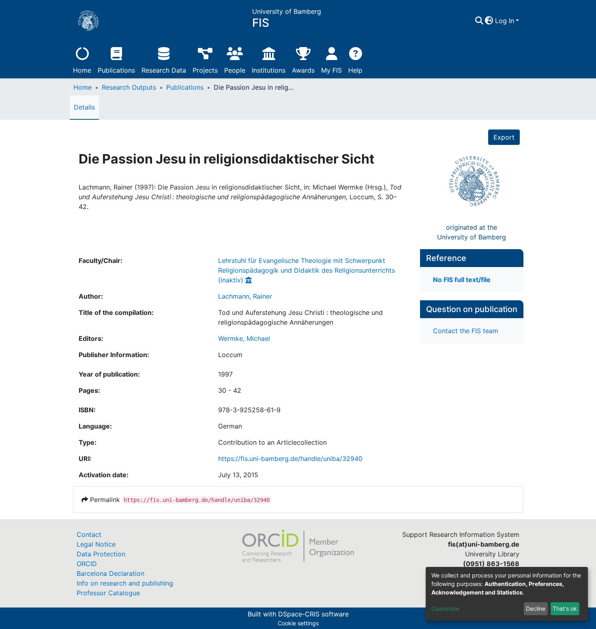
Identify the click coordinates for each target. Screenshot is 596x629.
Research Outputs (129, 87)
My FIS (331, 70)
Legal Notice (96, 544)
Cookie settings (298, 623)
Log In (504, 21)
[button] (489, 21)
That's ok (565, 608)
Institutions (268, 70)
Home (82, 70)
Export (504, 137)
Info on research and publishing (125, 583)
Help (355, 70)
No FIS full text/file (462, 280)
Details (84, 107)
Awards (303, 70)
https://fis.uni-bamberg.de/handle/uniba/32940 (290, 459)
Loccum (230, 355)
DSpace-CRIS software (313, 614)
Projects (205, 70)
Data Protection (101, 554)
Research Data (163, 70)
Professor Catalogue (108, 593)
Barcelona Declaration (110, 573)
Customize (445, 608)
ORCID (87, 564)
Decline (535, 608)
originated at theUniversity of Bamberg (471, 232)
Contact (89, 534)
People (234, 70)
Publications (116, 70)
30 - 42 (229, 390)
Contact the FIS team (465, 331)
